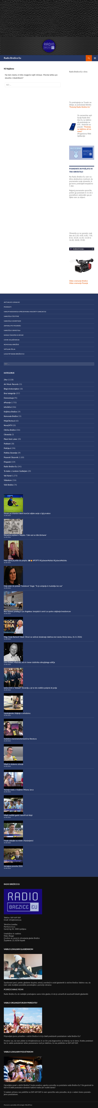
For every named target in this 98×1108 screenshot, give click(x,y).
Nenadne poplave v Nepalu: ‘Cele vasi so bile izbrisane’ (25, 535)
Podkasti (7, 307)
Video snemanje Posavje (78, 283)
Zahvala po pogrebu (12, 325)
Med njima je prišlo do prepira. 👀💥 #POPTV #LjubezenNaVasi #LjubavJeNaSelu (35, 561)
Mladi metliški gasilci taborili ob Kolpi (18, 815)
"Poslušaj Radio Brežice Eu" (79, 107)
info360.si (7, 407)
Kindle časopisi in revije (13, 335)
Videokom (8, 480)
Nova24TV (8, 425)
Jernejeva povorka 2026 (13, 866)
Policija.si (7, 448)
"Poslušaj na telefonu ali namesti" (84, 129)
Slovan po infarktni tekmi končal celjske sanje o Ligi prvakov (27, 513)
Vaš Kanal (7, 476)
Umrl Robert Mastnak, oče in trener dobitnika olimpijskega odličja (29, 662)
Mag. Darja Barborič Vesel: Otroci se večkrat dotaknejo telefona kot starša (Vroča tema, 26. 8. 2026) (43, 637)
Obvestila (7, 435)
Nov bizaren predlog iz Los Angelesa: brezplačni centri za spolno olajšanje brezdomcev (37, 611)
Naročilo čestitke (11, 316)
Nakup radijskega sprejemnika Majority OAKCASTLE (25, 311)
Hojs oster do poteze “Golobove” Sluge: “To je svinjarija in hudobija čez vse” (33, 586)
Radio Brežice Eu (12, 58)
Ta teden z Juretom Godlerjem (15, 471)
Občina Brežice (10, 430)
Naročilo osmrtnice (12, 321)
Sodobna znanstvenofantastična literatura (20, 739)
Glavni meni (95, 58)
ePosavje (7, 403)
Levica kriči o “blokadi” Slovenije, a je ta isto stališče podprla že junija (30, 688)
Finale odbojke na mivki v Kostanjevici (18, 841)
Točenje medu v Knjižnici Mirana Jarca (19, 790)
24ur (6, 380)
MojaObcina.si (9, 421)
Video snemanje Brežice (78, 281)
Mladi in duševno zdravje (13, 764)
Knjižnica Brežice (10, 412)
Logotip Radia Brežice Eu (14, 354)
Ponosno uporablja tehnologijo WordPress (18, 1105)
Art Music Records (11, 384)
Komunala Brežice (11, 344)
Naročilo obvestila (12, 330)
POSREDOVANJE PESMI (13, 990)
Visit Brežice (8, 485)
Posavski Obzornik (11, 457)
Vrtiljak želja (9, 349)
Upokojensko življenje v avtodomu (17, 713)
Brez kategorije (9, 393)
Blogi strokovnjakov (11, 389)
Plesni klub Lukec (10, 439)
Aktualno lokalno (12, 302)
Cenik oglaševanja (11, 340)
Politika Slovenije (10, 453)
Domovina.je (9, 398)
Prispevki (7, 462)
